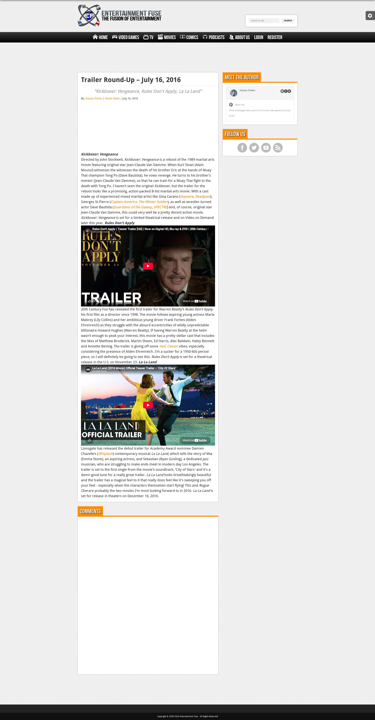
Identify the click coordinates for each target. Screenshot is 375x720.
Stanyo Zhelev (93, 98)
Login (258, 37)
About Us (242, 37)
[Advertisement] (187, 57)
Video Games (129, 37)
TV (151, 37)
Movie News (112, 98)
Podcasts (217, 37)
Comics (192, 37)
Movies (170, 37)
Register (275, 37)
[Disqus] (148, 556)
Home (103, 37)
